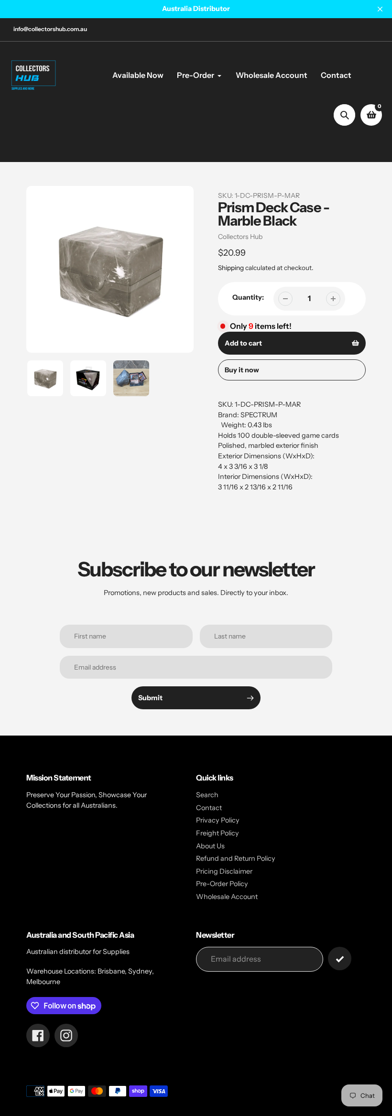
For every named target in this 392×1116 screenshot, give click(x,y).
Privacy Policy (218, 820)
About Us (210, 846)
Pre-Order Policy (222, 883)
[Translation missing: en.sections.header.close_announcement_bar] (380, 9)
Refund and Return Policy (235, 858)
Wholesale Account (227, 896)
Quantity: (248, 297)
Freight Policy (217, 833)
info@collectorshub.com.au (50, 29)
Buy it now (242, 370)
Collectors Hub (240, 236)
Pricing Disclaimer (224, 871)
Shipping (231, 267)
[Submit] (339, 958)
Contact (209, 807)
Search (207, 795)
